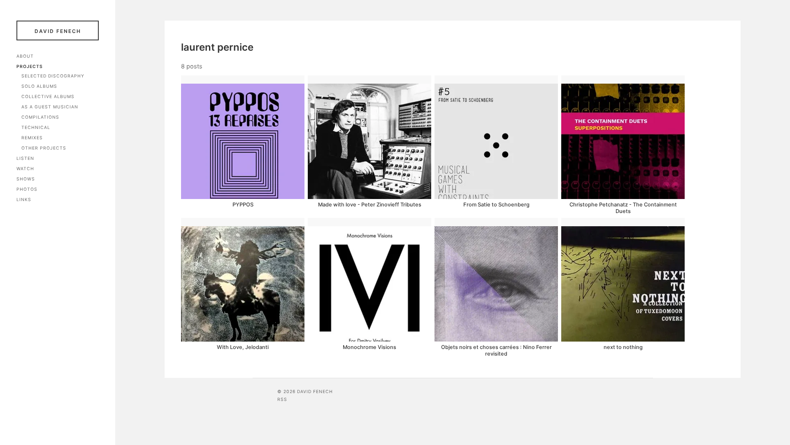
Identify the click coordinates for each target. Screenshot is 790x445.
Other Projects (43, 148)
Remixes (32, 138)
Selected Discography (52, 76)
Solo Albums (39, 86)
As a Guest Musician (49, 107)
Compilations (40, 117)
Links (23, 199)
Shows (25, 179)
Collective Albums (47, 96)
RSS (282, 399)
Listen (25, 158)
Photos (26, 189)
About (25, 56)
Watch (25, 168)
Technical (35, 127)
